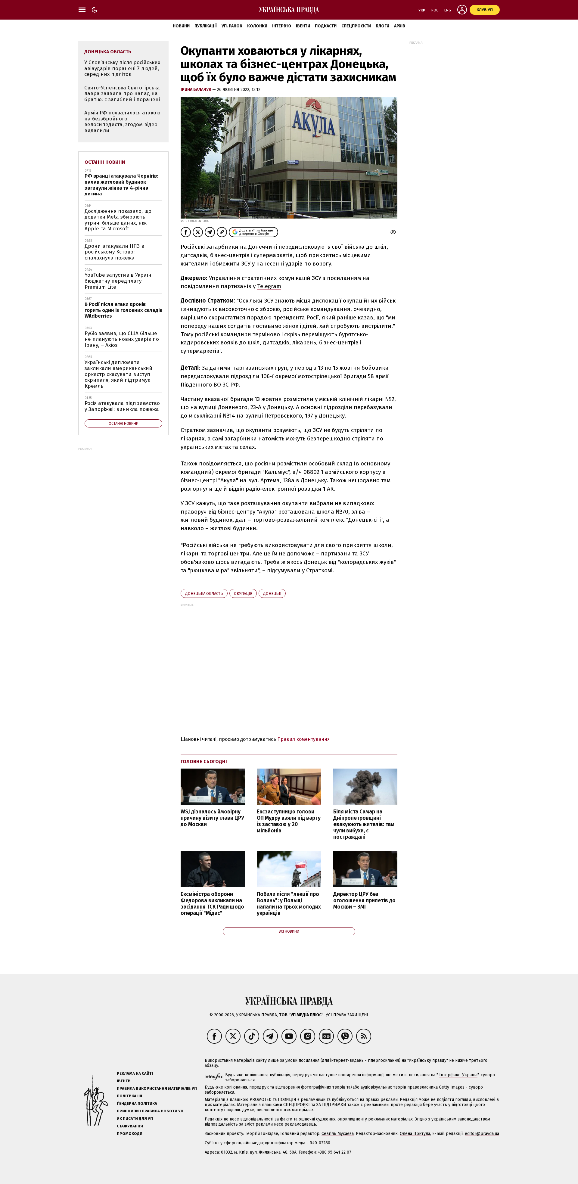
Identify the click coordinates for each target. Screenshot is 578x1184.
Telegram (269, 286)
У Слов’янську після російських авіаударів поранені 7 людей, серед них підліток (122, 68)
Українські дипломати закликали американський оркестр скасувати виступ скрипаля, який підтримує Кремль (118, 374)
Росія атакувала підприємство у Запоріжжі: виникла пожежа (122, 406)
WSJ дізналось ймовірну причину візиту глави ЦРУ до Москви (212, 818)
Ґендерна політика (137, 1103)
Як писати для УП (135, 1118)
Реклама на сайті (135, 1073)
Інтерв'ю (281, 26)
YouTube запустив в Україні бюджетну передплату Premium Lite (119, 281)
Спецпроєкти (356, 26)
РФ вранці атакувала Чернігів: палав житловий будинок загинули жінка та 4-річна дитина (121, 185)
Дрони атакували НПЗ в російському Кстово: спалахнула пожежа (114, 252)
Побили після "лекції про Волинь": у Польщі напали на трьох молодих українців (289, 903)
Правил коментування (303, 739)
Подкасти (326, 26)
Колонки (257, 26)
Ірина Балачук (196, 89)
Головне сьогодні (204, 761)
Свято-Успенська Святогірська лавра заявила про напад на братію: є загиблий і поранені (122, 94)
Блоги (382, 26)
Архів (399, 26)
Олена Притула (415, 1133)
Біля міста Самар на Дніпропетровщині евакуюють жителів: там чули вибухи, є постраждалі (363, 825)
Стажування (130, 1126)
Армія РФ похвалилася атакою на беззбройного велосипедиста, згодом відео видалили (122, 122)
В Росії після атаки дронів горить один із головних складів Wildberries (123, 310)
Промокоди (129, 1133)
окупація (243, 593)
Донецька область (204, 593)
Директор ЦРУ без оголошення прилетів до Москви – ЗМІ (364, 900)
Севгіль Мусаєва (338, 1133)
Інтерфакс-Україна (458, 1074)
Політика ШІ (129, 1096)
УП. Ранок (232, 26)
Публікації (205, 26)
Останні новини (105, 162)
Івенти (303, 26)
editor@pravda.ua (482, 1133)
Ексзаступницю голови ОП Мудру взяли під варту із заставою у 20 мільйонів (289, 821)
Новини (181, 26)
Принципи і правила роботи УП (150, 1111)
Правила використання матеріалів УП (157, 1088)
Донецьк (272, 593)
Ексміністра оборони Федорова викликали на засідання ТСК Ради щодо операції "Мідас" (212, 903)
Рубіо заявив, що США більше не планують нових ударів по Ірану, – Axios (122, 339)
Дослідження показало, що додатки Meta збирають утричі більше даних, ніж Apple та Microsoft (118, 220)
